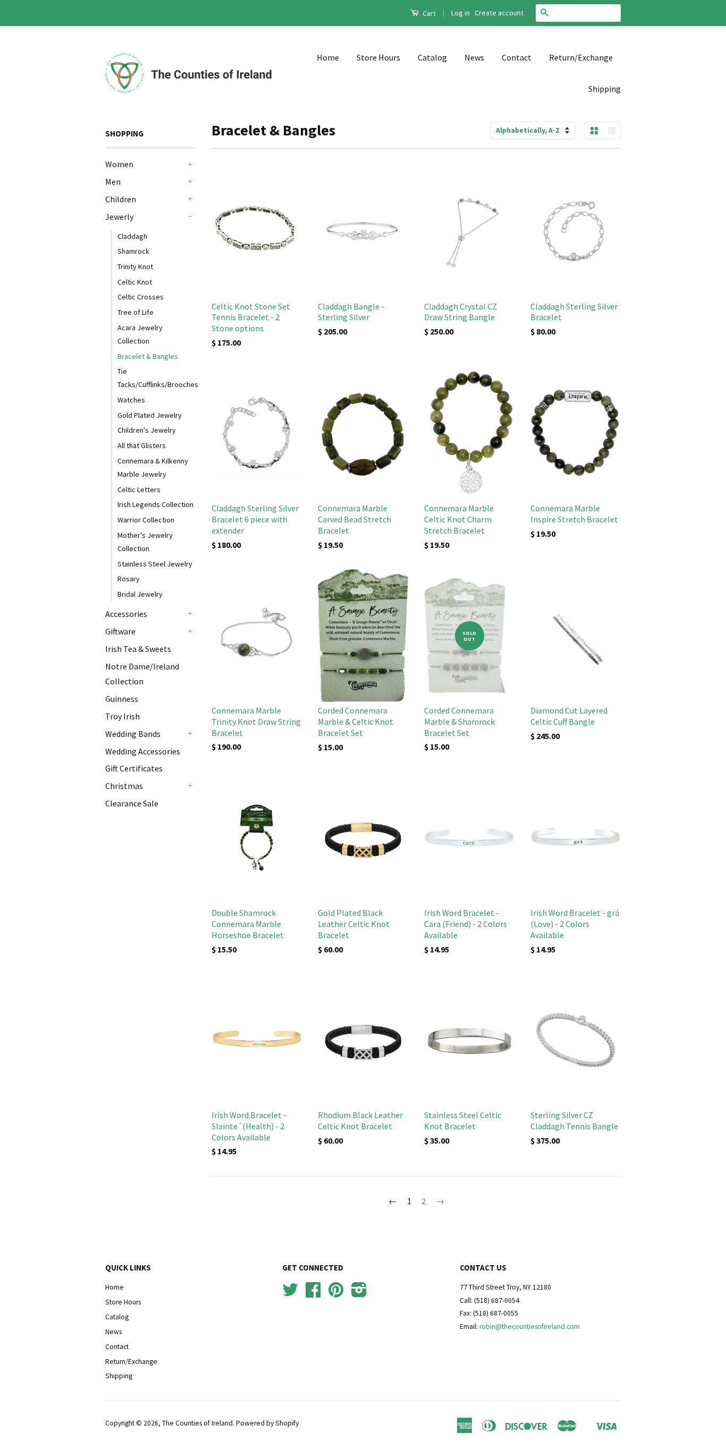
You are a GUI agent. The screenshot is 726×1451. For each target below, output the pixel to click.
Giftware (120, 631)
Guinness (121, 698)
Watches (131, 400)
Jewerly (119, 216)
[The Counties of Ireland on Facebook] (313, 1293)
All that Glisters (141, 445)
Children (120, 199)
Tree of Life (135, 312)
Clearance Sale (131, 803)
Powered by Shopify (267, 1423)
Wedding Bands (133, 733)
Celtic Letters (139, 489)
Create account (499, 13)
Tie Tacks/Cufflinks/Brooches (156, 377)
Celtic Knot (134, 282)
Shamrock (133, 251)
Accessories (126, 613)
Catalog (432, 57)
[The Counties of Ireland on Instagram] (359, 1293)
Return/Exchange (581, 57)
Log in (460, 13)
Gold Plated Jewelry (149, 415)
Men (113, 181)
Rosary (128, 578)
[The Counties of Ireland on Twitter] (290, 1293)
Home (328, 57)
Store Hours (378, 57)
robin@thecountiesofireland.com (529, 1326)
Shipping (604, 88)
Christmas (124, 785)
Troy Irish (122, 716)
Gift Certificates (134, 768)
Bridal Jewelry (140, 594)
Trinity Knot (135, 266)
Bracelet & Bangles (147, 356)
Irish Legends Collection (155, 504)
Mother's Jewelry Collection (145, 541)
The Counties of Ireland (197, 1423)
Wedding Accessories (142, 751)
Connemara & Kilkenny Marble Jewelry (152, 467)
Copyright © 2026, (133, 1423)
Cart (428, 13)
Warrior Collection (145, 520)
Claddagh (132, 236)
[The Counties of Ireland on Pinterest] (336, 1293)
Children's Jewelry (146, 430)
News (474, 57)
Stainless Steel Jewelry (154, 564)
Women (119, 164)
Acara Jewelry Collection (140, 334)
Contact (516, 57)
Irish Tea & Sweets (138, 648)
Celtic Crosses (140, 297)
